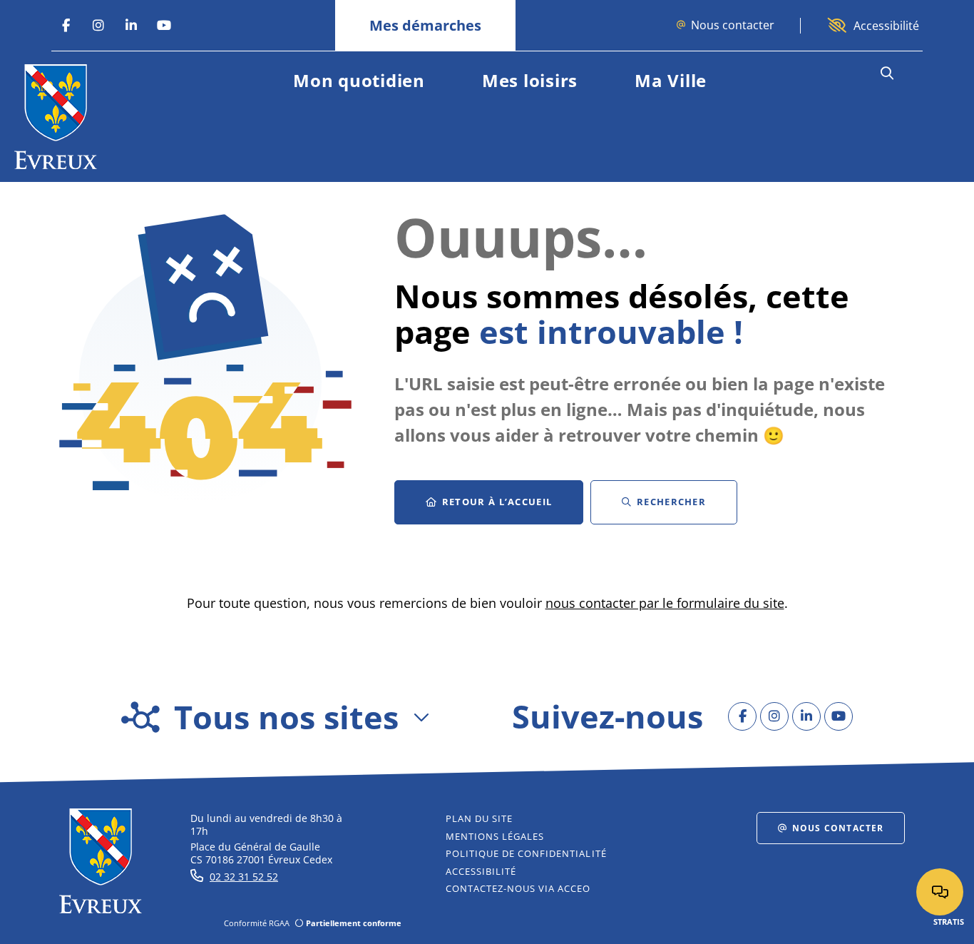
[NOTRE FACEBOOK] (65, 25)
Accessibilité (886, 26)
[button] (887, 73)
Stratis (948, 921)
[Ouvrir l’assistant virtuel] (939, 891)
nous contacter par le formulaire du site (664, 602)
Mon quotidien (359, 80)
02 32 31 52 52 (244, 876)
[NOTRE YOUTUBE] (164, 25)
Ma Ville (671, 80)
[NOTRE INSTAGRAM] (98, 25)
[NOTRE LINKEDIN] (131, 25)
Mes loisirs (530, 80)
